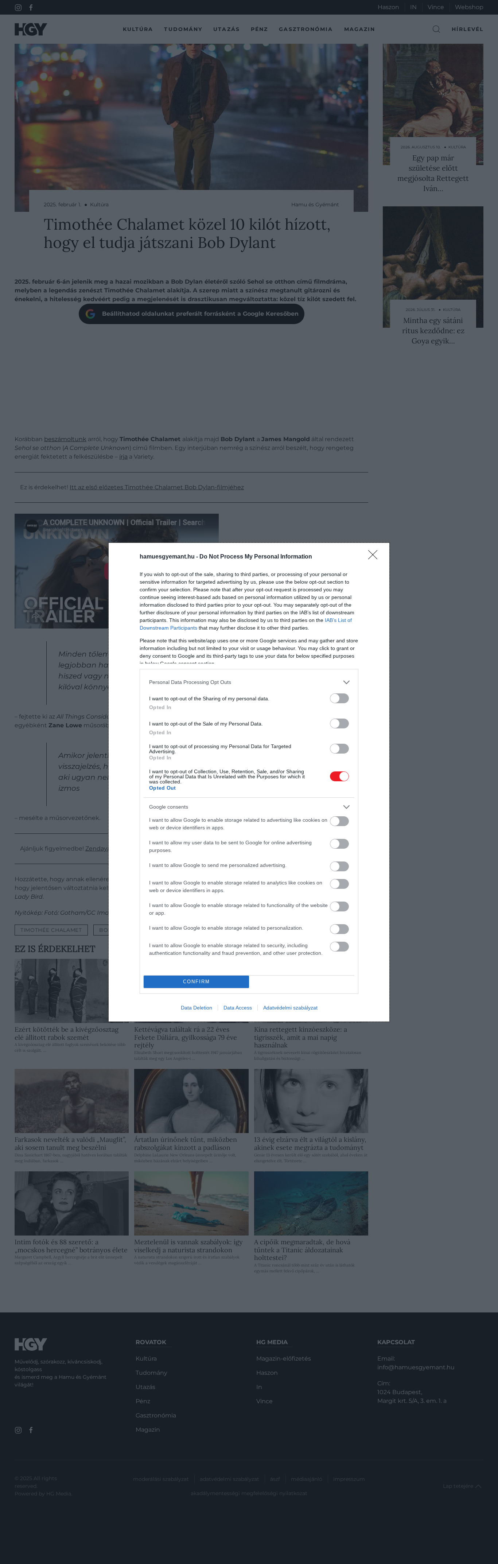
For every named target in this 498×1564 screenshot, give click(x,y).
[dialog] (249, 782)
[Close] (375, 557)
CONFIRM (196, 981)
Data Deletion (196, 1008)
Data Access (237, 1008)
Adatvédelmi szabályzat (290, 1008)
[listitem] (249, 682)
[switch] (339, 698)
